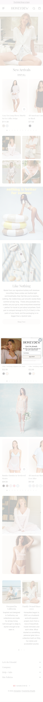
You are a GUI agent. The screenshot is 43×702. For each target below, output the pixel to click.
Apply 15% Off (31, 356)
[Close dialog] (40, 340)
